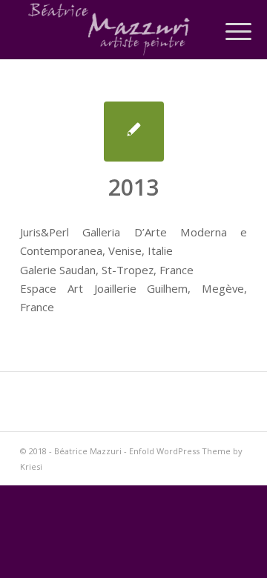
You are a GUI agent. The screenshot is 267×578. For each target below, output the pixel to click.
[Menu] (227, 31)
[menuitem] (227, 31)
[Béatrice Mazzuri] (111, 29)
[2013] (134, 132)
